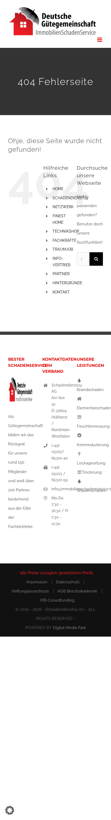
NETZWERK (63, 207)
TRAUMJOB (63, 249)
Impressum (36, 582)
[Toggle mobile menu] (100, 39)
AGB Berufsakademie (77, 591)
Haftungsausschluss (30, 591)
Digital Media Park (69, 627)
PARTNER (61, 274)
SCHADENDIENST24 (70, 198)
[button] (9, 810)
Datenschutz (67, 582)
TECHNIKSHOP (66, 231)
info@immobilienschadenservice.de (60, 489)
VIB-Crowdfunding (57, 600)
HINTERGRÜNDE (67, 283)
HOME (58, 189)
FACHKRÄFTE (64, 240)
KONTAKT (61, 292)
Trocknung (92, 472)
